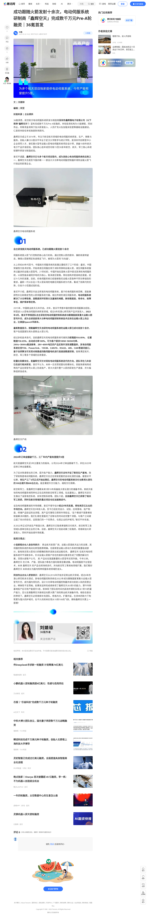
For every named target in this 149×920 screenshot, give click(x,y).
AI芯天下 (17, 712)
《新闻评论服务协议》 (45, 832)
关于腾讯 (17, 903)
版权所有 (56, 913)
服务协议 (34, 903)
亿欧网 (16, 824)
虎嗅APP (17, 805)
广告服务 (56, 903)
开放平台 (49, 903)
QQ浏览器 (77, 903)
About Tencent (25, 903)
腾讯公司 (50, 913)
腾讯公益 (70, 903)
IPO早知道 (17, 768)
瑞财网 (16, 731)
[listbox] (53, 741)
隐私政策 (42, 903)
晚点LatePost (18, 787)
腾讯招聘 (63, 903)
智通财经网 (18, 675)
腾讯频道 (85, 903)
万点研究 (17, 693)
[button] (129, 20)
